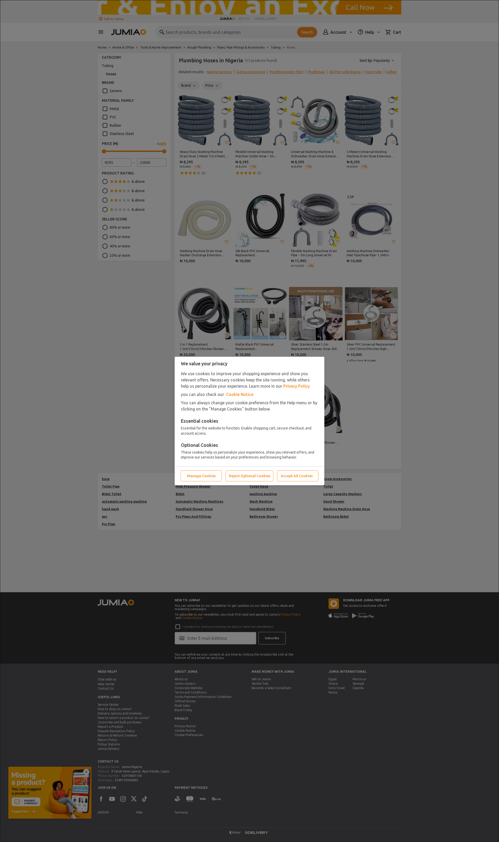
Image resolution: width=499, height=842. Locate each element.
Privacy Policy (296, 386)
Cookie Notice (239, 394)
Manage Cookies (201, 476)
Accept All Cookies (297, 476)
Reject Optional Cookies (249, 476)
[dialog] (249, 421)
